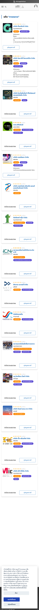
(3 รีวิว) (23, 123)
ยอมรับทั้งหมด (12, 599)
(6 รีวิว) (23, 56)
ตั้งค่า (16, 593)
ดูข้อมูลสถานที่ (11, 47)
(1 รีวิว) (23, 248)
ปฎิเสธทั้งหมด (12, 604)
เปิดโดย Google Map (10, 114)
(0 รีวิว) (23, 24)
